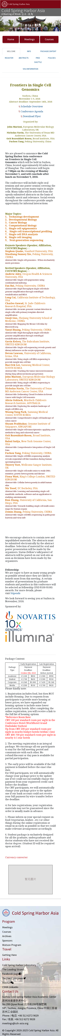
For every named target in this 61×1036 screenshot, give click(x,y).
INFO (29, 51)
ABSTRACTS (24, 58)
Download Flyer (32, 116)
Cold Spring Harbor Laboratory (19, 965)
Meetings (29, 39)
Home (10, 39)
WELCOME (11, 51)
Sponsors (7, 940)
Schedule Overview (32, 106)
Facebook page (10, 974)
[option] (30, 23)
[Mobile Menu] (56, 7)
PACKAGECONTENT (48, 51)
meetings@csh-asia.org (15, 1023)
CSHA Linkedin (10, 987)
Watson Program (11, 945)
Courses (49, 39)
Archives (6, 936)
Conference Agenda (32, 111)
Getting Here (9, 955)
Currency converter (16, 857)
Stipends (15, 593)
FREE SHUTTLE (38, 60)
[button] (4, 23)
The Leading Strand (13, 969)
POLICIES (52, 58)
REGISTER (9, 58)
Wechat (6, 982)
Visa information (30, 69)
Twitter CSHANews (12, 978)
